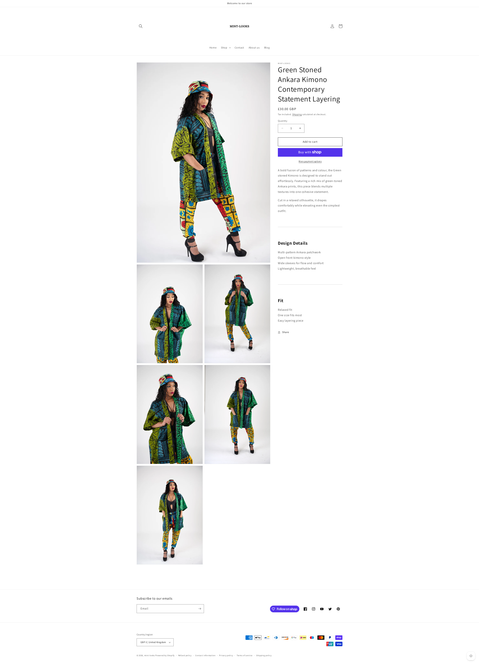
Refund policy (185, 655)
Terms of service (244, 655)
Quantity (282, 120)
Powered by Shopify (165, 655)
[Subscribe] (200, 608)
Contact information (205, 655)
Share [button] (285, 332)
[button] (141, 26)
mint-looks (149, 655)
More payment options (310, 161)
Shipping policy (264, 655)
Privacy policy (226, 655)
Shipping (297, 114)
